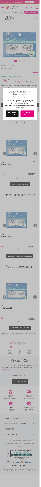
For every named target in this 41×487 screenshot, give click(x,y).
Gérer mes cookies (12, 114)
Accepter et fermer (27, 114)
